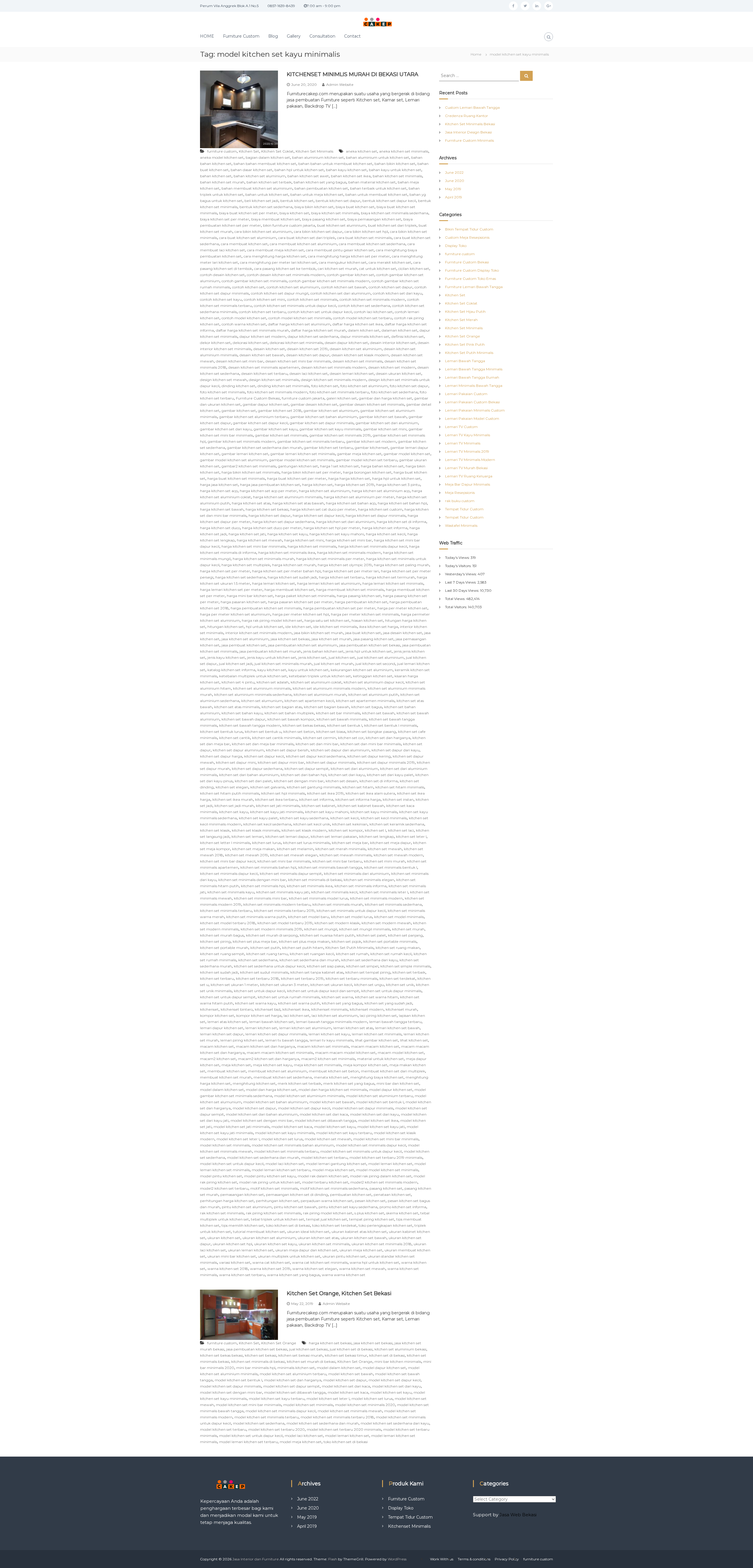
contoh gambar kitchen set (350, 275)
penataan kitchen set (392, 1194)
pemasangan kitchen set (242, 1194)
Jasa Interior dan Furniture (255, 1559)
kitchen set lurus (266, 842)
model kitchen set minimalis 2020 (365, 1404)
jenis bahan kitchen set (323, 651)
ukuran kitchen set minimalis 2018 (381, 1244)
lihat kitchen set (414, 1040)
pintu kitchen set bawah (295, 1207)
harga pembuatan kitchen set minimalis (266, 608)
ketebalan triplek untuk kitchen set (320, 676)
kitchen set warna (337, 997)
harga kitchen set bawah (222, 509)
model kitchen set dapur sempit (291, 1386)
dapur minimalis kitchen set (364, 336)
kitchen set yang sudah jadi (388, 1003)
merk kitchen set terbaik (299, 1083)
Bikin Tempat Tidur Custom (469, 229)
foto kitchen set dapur (409, 386)
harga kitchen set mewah (259, 540)
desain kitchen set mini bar (239, 361)
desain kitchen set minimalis (357, 361)
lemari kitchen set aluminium (305, 1028)
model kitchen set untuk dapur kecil (232, 1163)
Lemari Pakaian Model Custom (472, 418)
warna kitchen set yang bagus (293, 1275)
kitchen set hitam (357, 787)
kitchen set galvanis (267, 787)
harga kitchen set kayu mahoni (336, 534)
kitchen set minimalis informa (360, 886)
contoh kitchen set (248, 287)
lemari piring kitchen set (241, 1040)
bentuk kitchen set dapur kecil (389, 200)
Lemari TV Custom (461, 426)
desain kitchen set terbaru (264, 373)
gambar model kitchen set (407, 454)
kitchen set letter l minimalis (225, 842)
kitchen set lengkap (376, 836)
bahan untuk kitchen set (266, 194)
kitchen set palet (371, 935)
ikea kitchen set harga (378, 626)
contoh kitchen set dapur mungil (279, 293)
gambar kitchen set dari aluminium (387, 423)
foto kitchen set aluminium (364, 386)
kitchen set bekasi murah (300, 1355)
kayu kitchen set (271, 670)
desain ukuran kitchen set (398, 373)
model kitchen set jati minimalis (241, 1126)
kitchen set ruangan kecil (312, 954)
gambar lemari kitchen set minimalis (302, 454)
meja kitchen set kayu (272, 1065)
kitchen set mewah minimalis (345, 855)
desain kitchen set (269, 349)
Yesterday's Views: (461, 574)
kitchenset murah (401, 1009)
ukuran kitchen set (223, 1238)
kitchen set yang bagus (342, 1003)
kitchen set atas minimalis (236, 707)
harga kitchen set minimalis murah (263, 558)
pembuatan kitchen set (350, 1194)
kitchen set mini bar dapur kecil (227, 861)
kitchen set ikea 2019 (325, 793)
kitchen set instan (398, 799)
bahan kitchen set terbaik (268, 182)
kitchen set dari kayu (346, 775)
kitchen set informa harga (358, 799)
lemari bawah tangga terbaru (395, 1021)
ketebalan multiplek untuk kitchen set (253, 676)
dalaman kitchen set (399, 330)
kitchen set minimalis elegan (369, 879)
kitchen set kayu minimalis (373, 812)
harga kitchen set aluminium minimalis (287, 497)
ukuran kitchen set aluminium (269, 1238)
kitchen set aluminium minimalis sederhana (252, 694)
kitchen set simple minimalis (405, 966)
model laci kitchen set (285, 1163)
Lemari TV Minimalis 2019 (467, 451)
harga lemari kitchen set (273, 583)
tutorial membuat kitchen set (259, 1231)
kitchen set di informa (378, 781)
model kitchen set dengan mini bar (262, 1120)
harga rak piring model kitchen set (272, 620)
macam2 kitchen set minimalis (328, 1059)
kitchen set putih (265, 947)
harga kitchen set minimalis (312, 546)
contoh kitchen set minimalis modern (372, 299)
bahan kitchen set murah (222, 182)
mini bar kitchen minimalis (397, 1361)
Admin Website (340, 84)
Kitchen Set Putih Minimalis (349, 947)
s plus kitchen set (369, 1213)
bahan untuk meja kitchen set (316, 194)
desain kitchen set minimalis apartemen (263, 367)
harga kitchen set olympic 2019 (345, 565)
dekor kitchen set (215, 342)
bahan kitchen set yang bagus (320, 182)
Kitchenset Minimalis (409, 1526)
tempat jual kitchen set (326, 1219)
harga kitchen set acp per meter (268, 491)
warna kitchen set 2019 (270, 1268)
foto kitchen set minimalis (222, 392)
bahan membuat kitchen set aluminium (256, 188)
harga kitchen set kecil (385, 534)
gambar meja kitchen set (359, 454)
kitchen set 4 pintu (237, 682)
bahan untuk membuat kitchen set (376, 194)
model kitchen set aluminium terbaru (379, 1096)
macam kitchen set (217, 1046)
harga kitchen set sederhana (240, 577)
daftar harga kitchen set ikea (357, 324)
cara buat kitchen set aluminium (247, 237)
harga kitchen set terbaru (341, 577)
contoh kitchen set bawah (343, 287)
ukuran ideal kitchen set (308, 1231)
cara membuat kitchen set (244, 244)
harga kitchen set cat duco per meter (323, 509)
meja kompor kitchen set (365, 1065)
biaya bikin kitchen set (314, 207)
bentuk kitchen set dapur (338, 200)
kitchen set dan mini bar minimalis (370, 744)
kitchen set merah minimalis (340, 849)
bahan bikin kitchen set (394, 163)
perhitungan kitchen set (277, 1200)
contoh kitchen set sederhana (364, 305)
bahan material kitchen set (372, 182)
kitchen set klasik (215, 830)
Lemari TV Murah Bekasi (466, 468)
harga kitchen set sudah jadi (292, 577)
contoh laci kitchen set (373, 312)
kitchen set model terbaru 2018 (227, 923)
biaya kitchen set (294, 213)
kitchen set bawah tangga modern (249, 725)
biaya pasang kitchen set (323, 219)
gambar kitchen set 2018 (279, 410)
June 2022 (454, 172)
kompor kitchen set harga (258, 1015)
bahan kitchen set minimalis (397, 176)
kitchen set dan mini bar (317, 744)
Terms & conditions (474, 1559)
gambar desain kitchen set (314, 404)
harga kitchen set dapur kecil (318, 515)
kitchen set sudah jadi (219, 972)
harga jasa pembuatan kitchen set (270, 484)
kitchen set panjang (405, 935)
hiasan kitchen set (367, 620)
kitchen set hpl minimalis (283, 793)
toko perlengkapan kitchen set (385, 1225)
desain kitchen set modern (391, 367)
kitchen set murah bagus (222, 935)
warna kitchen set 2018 (227, 1268)
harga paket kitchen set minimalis (305, 596)
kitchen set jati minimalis (277, 805)
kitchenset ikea (295, 1009)
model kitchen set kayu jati (381, 1126)
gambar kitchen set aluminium (331, 410)
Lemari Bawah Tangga (465, 361)
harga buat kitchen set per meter (296, 478)
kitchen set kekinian (349, 824)
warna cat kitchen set (271, 1262)
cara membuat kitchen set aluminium (303, 244)
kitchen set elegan (232, 787)
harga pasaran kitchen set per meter (300, 602)
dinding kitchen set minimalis (283, 386)
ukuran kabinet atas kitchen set (359, 1231)
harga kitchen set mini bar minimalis (253, 546)
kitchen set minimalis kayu (230, 892)
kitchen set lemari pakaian (334, 836)
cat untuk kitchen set (377, 268)
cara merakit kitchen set (390, 262)
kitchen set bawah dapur (243, 719)
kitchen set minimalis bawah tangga (330, 867)
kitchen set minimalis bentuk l (390, 867)
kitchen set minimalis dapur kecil (229, 873)
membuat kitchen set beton (334, 1071)
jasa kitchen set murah (331, 639)
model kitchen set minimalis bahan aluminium (293, 1145)
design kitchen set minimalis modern (333, 379)
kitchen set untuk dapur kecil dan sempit (323, 991)
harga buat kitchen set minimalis (236, 478)
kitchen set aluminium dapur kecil (374, 682)
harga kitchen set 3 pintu (398, 484)
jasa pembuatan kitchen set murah (270, 651)
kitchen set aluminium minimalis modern (329, 688)
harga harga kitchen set (349, 478)
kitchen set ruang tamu (267, 954)
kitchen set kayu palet (258, 818)
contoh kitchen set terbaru (262, 312)
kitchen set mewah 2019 (246, 855)
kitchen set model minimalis (399, 917)
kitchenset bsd (267, 1009)
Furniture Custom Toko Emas (470, 278)
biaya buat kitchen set (355, 207)
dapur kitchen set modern (262, 336)
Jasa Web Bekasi (518, 1514)
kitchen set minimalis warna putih (256, 917)
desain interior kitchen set (393, 342)
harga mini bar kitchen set (250, 596)
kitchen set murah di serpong (272, 935)
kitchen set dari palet (253, 781)
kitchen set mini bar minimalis (283, 861)
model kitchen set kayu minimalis (284, 1133)
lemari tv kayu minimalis (331, 1040)
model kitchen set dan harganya (292, 1380)
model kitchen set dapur (254, 1108)
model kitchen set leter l (237, 1139)
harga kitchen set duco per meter (271, 528)
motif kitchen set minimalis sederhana (333, 1188)
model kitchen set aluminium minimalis (309, 1096)
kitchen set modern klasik (336, 923)
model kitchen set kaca (291, 1126)
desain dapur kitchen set (346, 342)
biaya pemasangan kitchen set (374, 219)
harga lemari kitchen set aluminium (328, 583)
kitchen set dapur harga (221, 756)
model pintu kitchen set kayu (270, 1176)
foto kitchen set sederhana (394, 392)
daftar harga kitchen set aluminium (299, 324)
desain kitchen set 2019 (307, 349)
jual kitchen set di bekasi (351, 1349)
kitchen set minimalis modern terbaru (276, 904)
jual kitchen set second (375, 663)
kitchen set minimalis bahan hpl (268, 867)
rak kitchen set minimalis (222, 1213)
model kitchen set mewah (328, 1139)
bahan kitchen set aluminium (259, 176)
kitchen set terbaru (217, 978)
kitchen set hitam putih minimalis (229, 793)
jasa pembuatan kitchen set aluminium (302, 645)
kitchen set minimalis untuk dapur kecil (351, 910)
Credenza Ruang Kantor (466, 115)
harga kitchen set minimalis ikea (286, 552)
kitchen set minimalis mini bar (260, 898)
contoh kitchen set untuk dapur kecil (320, 312)
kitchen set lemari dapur (287, 836)
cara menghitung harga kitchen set (275, 256)
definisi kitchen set (407, 336)
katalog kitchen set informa (231, 670)
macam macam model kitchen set (345, 1052)
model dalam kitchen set (222, 1089)
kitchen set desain (341, 781)
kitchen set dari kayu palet (390, 775)
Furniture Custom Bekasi (258, 398)
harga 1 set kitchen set (339, 466)
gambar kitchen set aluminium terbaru (253, 416)
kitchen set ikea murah (232, 799)
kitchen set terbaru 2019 (302, 978)
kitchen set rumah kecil (391, 954)
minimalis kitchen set (296, 1367)
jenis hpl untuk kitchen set (369, 651)
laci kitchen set (296, 1015)
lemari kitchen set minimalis (377, 1034)
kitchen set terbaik (408, 972)
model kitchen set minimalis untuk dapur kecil (361, 1151)
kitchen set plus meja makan (304, 941)
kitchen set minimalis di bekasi (314, 879)
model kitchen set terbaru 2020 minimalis (344, 1429)
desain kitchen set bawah (261, 355)
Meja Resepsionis (460, 492)
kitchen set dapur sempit (306, 768)
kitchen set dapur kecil (264, 756)
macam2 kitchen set (218, 1059)
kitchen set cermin (319, 737)
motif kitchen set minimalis (274, 1188)
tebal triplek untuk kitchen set (277, 1219)
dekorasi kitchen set (250, 342)
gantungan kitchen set (298, 466)
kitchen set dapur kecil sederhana (315, 756)
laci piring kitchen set (378, 1015)
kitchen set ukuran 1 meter (234, 984)
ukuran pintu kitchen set (344, 1256)
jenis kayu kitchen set (226, 657)
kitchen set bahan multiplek (289, 713)
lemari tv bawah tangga (286, 1040)
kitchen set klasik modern (303, 830)
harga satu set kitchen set (326, 620)
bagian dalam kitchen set (268, 157)
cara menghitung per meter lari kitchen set (278, 262)
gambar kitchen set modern (371, 441)
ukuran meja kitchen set (360, 1250)
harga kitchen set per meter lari (351, 571)
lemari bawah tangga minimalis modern (331, 1021)
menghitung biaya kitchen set (377, 1077)
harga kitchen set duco (220, 528)
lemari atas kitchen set (227, 1021)
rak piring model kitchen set (327, 1213)
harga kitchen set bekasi (267, 509)
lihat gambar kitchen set (376, 1040)
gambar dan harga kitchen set (385, 398)
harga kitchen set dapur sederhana (283, 521)
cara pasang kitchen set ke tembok (285, 268)
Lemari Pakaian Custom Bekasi (472, 402)
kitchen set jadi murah (234, 805)
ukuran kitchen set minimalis (324, 1244)
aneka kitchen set (361, 151)
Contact (352, 36)
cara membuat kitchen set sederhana (372, 244)
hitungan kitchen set (225, 626)
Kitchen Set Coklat (277, 151)
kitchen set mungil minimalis (364, 929)
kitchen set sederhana (257, 960)
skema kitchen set (402, 1213)
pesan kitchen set (370, 1200)
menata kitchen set (331, 1077)
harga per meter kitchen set (402, 608)
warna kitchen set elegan (314, 1268)
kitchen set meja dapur (390, 842)
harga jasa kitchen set (219, 484)
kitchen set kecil (344, 818)
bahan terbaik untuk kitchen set (378, 188)
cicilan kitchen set (413, 268)
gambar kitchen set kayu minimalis (330, 429)
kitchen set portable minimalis (390, 941)
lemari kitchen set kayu (329, 1034)
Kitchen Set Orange (278, 1343)
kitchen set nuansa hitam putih (327, 935)
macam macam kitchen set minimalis (280, 1052)
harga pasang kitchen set (359, 596)
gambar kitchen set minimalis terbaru (310, 441)
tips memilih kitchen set (242, 1225)
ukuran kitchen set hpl (232, 1244)
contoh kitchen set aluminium (292, 287)
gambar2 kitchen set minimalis (248, 466)
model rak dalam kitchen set (323, 1176)
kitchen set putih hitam (302, 947)
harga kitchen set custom (380, 509)
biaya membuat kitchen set (275, 219)
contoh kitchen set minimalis (312, 299)
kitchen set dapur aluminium (238, 750)
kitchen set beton (298, 731)
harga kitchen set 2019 (354, 484)
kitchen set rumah (352, 954)
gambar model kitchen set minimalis (301, 460)
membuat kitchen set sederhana (283, 1077)
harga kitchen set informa (384, 528)
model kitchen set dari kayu (374, 1114)
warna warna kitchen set (343, 1275)
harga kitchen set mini (304, 540)
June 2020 (454, 180)
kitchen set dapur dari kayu (395, 750)
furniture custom (222, 151)
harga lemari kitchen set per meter (231, 589)
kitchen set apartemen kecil (309, 700)
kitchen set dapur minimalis (330, 762)
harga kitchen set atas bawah (298, 503)
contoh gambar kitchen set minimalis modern (329, 281)
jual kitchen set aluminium (380, 657)
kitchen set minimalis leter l (383, 892)
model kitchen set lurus (282, 1139)
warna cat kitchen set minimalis (320, 1262)
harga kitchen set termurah (390, 577)
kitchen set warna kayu (255, 1003)
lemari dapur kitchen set (221, 1028)
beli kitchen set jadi (261, 200)
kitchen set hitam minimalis (399, 787)
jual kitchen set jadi (235, 663)
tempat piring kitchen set (371, 1219)
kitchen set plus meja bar (255, 941)
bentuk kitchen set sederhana (265, 207)
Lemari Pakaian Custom (466, 394)
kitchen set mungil (320, 929)
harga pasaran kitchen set (243, 602)
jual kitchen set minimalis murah (283, 663)
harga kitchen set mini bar (349, 540)
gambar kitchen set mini (385, 429)
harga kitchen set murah (294, 565)
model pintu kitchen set (221, 1176)
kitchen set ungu (369, 984)
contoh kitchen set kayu (221, 299)
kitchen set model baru (308, 917)
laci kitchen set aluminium (334, 1015)
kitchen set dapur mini (236, 762)
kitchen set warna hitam (376, 997)
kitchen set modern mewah (386, 923)
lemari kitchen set (261, 1028)
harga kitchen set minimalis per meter (330, 558)
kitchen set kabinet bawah (360, 805)
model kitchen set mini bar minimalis (386, 1139)
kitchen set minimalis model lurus (318, 898)
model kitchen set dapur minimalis (362, 1108)
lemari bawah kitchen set (271, 1021)
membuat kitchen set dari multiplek (393, 1071)
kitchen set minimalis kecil (334, 892)
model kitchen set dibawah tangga (325, 1120)
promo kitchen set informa (402, 1207)
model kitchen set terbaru (324, 1157)
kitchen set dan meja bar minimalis (263, 744)
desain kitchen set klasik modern (360, 355)
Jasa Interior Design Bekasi (468, 132)
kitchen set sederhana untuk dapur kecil (269, 966)
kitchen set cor (351, 737)
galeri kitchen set (341, 398)
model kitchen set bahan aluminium (275, 1102)
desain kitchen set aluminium (356, 349)
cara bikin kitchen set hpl (366, 231)
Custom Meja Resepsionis (467, 237)
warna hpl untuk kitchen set (374, 1262)
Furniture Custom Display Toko (472, 270)
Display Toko (456, 245)
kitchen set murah (408, 929)
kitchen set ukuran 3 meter (284, 984)
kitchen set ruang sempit (222, 954)
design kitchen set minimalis (274, 379)
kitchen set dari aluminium (354, 768)
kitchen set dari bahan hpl (303, 775)
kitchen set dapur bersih (287, 750)
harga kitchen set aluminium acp (381, 491)
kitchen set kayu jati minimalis (276, 812)
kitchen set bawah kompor (290, 719)
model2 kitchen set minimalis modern (383, 1182)
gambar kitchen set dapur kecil (260, 423)
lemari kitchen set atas (353, 1028)
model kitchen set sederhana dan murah (263, 1157)
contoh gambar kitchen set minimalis (254, 281)
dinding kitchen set (238, 386)
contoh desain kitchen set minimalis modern (286, 275)
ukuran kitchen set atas (318, 1238)
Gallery (294, 36)
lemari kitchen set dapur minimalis (275, 1034)
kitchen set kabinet (318, 805)
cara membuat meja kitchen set (275, 250)
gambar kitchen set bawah (383, 416)
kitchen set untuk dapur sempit (228, 997)
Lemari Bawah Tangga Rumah (472, 377)
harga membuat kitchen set (289, 589)
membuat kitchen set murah (225, 1077)
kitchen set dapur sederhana (257, 768)
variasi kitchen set (234, 1262)
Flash (332, 1559)
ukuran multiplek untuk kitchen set (289, 1256)
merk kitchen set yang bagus (348, 1083)
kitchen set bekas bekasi (303, 725)
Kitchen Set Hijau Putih (465, 311)
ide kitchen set (298, 626)
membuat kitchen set (226, 1071)
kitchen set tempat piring (367, 972)
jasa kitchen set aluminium (245, 639)
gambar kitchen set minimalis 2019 (340, 435)
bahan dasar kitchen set (251, 170)
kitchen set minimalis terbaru (226, 910)
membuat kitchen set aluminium (277, 1071)
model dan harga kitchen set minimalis (333, 1089)
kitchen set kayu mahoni (326, 812)
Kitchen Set (249, 151)
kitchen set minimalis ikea (309, 886)
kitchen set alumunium (261, 700)
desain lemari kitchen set (352, 373)
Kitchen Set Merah (461, 319)
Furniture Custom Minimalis (469, 140)
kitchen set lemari (247, 836)
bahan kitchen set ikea (351, 176)
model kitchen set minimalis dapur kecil (371, 1145)
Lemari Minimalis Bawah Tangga (473, 385)
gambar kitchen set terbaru (328, 447)
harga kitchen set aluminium (324, 491)
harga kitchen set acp (219, 491)
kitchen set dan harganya (388, 737)
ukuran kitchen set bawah (364, 1238)
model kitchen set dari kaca (324, 1114)
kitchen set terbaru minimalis (351, 978)
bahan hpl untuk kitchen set (299, 170)
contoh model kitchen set (243, 318)
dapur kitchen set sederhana (313, 336)
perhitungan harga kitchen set (227, 1200)
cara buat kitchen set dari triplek (306, 237)
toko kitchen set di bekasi (288, 1225)
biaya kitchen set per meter (224, 219)
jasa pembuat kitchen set (243, 645)
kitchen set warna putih (299, 1003)
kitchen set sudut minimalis (264, 972)
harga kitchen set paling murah (401, 565)
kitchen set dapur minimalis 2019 (386, 762)
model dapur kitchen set (390, 1089)
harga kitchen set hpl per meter (332, 528)
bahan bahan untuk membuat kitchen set (335, 163)
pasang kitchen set (385, 1188)
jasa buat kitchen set (363, 633)
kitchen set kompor (346, 830)
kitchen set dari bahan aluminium (249, 775)
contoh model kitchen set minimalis (299, 318)
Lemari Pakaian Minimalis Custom (475, 410)
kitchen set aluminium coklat (316, 682)
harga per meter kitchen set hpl (300, 614)
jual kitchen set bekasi (308, 1349)
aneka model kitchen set (222, 157)
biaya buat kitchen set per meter (248, 213)
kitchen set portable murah (224, 947)
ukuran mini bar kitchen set (231, 1256)
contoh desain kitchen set (222, 275)
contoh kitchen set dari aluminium (340, 293)
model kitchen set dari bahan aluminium (262, 1114)
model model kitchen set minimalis (387, 1170)
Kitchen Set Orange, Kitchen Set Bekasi (339, 1293)
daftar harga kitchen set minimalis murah (252, 330)
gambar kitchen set (238, 410)
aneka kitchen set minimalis (403, 151)
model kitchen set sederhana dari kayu (395, 1423)
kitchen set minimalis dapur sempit (291, 873)
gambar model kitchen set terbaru (366, 460)
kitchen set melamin (295, 849)
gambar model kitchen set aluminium (233, 460)
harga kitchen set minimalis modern (349, 552)
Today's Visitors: (458, 566)
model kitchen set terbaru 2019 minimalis (385, 1157)
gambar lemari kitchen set (244, 454)
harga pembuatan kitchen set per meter (339, 608)
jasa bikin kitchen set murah (318, 633)
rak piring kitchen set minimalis (273, 1213)
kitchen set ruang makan (398, 947)
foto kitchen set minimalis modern (277, 392)
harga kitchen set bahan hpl (402, 503)
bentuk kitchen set (297, 200)
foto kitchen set (324, 386)
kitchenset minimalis (329, 1009)
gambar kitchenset (371, 447)
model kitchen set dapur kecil (304, 1108)
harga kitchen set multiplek (245, 565)
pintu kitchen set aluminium (247, 1207)
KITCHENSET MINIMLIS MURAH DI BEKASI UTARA (352, 74)
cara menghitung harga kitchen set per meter (349, 256)
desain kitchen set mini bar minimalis (298, 361)
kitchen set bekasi (260, 1355)
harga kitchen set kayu (287, 534)
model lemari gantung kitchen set (336, 1163)
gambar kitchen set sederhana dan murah (264, 447)
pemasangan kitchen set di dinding (297, 1194)
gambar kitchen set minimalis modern (241, 441)
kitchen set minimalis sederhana (393, 904)
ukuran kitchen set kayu (275, 1244)
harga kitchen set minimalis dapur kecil (372, 546)
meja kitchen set (236, 1065)
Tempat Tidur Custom (464, 509)
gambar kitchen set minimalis (281, 435)
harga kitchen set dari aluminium (345, 521)
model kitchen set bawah (331, 1102)
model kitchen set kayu (334, 1126)
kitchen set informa (316, 799)
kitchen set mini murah (384, 861)
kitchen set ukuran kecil (331, 984)
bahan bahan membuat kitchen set (265, 163)
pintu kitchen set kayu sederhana (348, 1207)
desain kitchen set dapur (307, 355)
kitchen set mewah (385, 849)
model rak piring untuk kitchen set (269, 1182)
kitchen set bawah (378, 713)
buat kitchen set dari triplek (392, 225)
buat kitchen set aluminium (341, 225)
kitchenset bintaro (237, 1009)
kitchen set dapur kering (369, 756)
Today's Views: (458, 557)
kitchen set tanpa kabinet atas (316, 972)
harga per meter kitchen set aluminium (235, 614)
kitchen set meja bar (350, 842)
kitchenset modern (367, 1009)
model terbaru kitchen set (325, 1182)
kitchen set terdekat (397, 978)
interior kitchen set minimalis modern (258, 633)
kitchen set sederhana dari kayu (369, 960)
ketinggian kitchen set (372, 676)
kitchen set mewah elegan (293, 855)
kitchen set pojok (346, 941)
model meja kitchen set (333, 1170)
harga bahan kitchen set (382, 466)
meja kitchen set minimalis (317, 1065)
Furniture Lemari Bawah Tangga (474, 287)
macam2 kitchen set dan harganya (268, 1059)
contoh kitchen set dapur (390, 287)
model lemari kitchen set (390, 1163)
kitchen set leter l (411, 836)
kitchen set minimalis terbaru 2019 (284, 910)
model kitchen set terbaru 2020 (276, 1429)
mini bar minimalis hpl (255, 1367)
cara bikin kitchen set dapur (318, 231)
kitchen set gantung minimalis (313, 787)
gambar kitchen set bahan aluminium (323, 416)
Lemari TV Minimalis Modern (470, 459)
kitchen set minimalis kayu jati (282, 892)
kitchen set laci (401, 830)
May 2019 (453, 189)
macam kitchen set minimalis (323, 1046)
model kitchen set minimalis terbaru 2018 (337, 1417)
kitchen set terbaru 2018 (257, 978)
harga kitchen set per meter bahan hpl (286, 571)
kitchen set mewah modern (398, 855)
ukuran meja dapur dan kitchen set (306, 1250)
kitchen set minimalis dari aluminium (356, 873)
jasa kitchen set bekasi (290, 639)
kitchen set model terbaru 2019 (284, 923)
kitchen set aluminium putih (373, 694)
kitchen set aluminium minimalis (262, 688)
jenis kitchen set (312, 657)
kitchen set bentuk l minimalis (390, 725)
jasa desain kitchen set (402, 633)
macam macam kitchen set (375, 1046)
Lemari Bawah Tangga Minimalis (473, 369)
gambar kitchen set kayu (275, 429)
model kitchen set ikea (378, 1120)
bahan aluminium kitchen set (318, 157)
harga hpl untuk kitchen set (396, 478)
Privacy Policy (507, 1559)
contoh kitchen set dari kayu (397, 293)
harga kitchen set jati (247, 534)
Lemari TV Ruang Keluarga (468, 476)
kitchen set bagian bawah (326, 707)
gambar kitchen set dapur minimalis (322, 423)
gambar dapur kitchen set (266, 404)
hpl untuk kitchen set (264, 626)
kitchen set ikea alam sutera (370, 793)
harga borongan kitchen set (367, 472)
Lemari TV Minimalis (462, 443)
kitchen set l (375, 830)
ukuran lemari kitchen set (250, 1250)
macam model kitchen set (401, 1052)
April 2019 (453, 197)
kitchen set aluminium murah (320, 694)
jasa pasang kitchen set (373, 639)
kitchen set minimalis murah (337, 904)
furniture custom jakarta (303, 398)
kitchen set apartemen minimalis (365, 700)
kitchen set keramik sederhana (396, 824)
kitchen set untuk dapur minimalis (391, 991)
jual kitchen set (342, 657)
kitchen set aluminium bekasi (400, 1349)
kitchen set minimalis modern (376, 898)
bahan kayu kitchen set (346, 170)
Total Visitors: (456, 607)
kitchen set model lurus (351, 917)
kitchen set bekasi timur (346, 1355)
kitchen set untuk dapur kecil (259, 991)
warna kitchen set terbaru (242, 1275)
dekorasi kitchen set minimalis (296, 342)
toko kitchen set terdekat (334, 1225)
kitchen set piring (215, 941)
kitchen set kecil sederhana (267, 824)
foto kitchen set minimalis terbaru (339, 392)
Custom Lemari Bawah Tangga (472, 107)
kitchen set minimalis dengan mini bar (252, 879)
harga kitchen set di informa (401, 521)
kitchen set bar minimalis (338, 713)
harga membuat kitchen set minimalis (350, 589)
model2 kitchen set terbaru (224, 1188)
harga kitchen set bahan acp (351, 503)
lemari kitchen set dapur (221, 1034)
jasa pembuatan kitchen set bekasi (369, 645)
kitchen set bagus (366, 707)
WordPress (397, 1559)
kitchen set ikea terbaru (276, 799)
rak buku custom (459, 501)
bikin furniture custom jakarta (289, 225)
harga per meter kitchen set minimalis (365, 614)
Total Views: (455, 598)
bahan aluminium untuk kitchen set (377, 157)
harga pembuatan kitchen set (361, 602)
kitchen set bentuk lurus (221, 731)
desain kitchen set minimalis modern (333, 367)
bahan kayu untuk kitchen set (395, 170)
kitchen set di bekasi (387, 1355)
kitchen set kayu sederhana (304, 818)
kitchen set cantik (234, 737)
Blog (273, 36)
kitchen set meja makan (253, 849)
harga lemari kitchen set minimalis (392, 583)
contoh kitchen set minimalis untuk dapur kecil (295, 305)
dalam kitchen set (363, 330)
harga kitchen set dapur (270, 515)
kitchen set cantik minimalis (276, 737)
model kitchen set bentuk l (380, 1102)
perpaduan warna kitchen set (327, 1200)
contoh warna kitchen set (243, 324)
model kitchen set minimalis (225, 1145)
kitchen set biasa (330, 731)
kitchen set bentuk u (263, 731)
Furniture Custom (241, 36)
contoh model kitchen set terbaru (362, 318)
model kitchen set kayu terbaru (344, 1133)
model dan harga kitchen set (271, 1089)
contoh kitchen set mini (264, 299)
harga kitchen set (317, 484)
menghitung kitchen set (254, 1083)
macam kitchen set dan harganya (265, 1046)
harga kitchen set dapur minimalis (376, 515)
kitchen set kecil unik (311, 824)
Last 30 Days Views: (462, 590)
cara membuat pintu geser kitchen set (340, 250)
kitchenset (209, 1009)
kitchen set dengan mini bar (299, 781)
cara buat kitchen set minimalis (364, 237)
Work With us (441, 1559)
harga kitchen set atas (251, 503)
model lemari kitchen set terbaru (281, 1170)
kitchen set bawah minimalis (341, 719)
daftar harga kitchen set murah (318, 330)
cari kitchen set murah (337, 268)
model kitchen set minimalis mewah (350, 1411)
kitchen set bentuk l (344, 725)
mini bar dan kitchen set (397, 1083)
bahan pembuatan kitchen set (321, 188)
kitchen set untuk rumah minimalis (288, 997)
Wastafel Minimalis (461, 525)
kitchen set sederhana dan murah (309, 960)
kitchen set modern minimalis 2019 (271, 929)
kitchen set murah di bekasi (311, 1361)
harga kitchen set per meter (225, 571)
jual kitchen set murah (333, 663)
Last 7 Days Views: (461, 582)
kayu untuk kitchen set (308, 670)
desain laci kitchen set (308, 373)
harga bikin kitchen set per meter (311, 472)
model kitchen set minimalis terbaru (286, 1151)
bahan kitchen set (215, 176)
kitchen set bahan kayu (241, 713)
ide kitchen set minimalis (335, 626)
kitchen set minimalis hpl (263, 886)
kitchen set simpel (362, 966)
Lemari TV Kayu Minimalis (467, 435)
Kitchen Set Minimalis (314, 151)
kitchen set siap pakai (325, 966)
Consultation (322, 36)
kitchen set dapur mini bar (281, 762)
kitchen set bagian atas (281, 707)
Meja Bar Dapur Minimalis (467, 484)
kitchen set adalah (272, 682)
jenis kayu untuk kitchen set (271, 657)
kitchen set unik (400, 984)
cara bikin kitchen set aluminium (263, 231)
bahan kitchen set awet (308, 176)
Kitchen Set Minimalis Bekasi (470, 124)
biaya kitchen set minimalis (335, 213)
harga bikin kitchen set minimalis (250, 472)
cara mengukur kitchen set (342, 262)
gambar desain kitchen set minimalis (371, 404)
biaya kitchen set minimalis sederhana (394, 213)
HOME (207, 36)
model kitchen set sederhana (258, 1423)
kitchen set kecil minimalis (384, 818)
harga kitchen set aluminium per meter (359, 497)
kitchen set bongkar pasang (371, 731)
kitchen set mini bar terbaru (337, 861)
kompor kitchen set (217, 1015)
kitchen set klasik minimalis (255, 830)
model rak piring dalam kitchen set (381, 1176)
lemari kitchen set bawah (397, 1028)
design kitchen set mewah (223, 379)
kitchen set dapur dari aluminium (340, 750)
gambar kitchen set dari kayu (225, 429)
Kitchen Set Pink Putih (465, 344)
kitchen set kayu (233, 812)
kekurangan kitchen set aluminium (362, 670)
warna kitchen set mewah (362, 1268)
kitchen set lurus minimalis (306, 842)
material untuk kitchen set (380, 1059)
